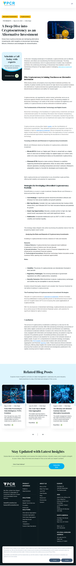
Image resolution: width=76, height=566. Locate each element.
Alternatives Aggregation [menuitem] (29, 512)
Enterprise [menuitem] (25, 507)
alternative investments (51, 296)
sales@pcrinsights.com (10, 502)
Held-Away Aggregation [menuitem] (29, 517)
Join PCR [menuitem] (42, 491)
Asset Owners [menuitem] (26, 501)
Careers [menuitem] (42, 502)
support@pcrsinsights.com (11, 505)
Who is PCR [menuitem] (43, 486)
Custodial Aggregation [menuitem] (29, 515)
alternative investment (65, 67)
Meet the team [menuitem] (44, 489)
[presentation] (35, 434)
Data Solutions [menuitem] (27, 491)
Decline (67, 560)
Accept (55, 560)
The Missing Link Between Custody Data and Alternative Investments (62, 411)
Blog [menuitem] (41, 495)
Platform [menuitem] (25, 489)
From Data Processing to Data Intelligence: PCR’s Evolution (13, 411)
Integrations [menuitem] (26, 524)
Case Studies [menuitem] (43, 493)
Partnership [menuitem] (43, 500)
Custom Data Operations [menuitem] (29, 526)
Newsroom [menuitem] (43, 498)
